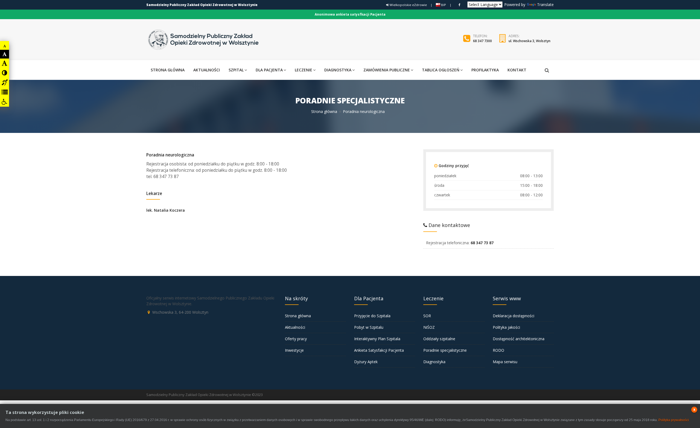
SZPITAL (236, 69)
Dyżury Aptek (366, 361)
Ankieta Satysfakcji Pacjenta (379, 350)
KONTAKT (517, 69)
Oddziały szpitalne (439, 338)
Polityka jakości (506, 327)
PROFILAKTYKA (485, 69)
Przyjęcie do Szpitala (372, 315)
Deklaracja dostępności (513, 315)
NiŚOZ (429, 327)
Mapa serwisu (505, 361)
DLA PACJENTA (269, 69)
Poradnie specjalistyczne (445, 350)
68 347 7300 (482, 41)
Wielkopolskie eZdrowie (408, 5)
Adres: (514, 36)
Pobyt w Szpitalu (368, 327)
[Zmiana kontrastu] (4, 73)
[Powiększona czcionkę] (4, 63)
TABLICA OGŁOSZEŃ (440, 69)
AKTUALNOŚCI (206, 69)
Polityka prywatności (673, 420)
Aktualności (295, 327)
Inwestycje (294, 350)
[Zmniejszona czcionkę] (4, 46)
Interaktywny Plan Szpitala (377, 338)
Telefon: (480, 36)
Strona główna (324, 111)
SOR (427, 315)
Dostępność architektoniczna (518, 338)
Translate (545, 4)
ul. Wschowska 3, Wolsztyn (529, 41)
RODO (498, 350)
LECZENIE (303, 69)
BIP (443, 5)
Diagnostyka (434, 361)
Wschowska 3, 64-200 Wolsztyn (180, 312)
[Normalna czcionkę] (4, 54)
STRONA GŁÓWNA (168, 69)
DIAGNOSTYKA (337, 69)
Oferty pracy (296, 338)
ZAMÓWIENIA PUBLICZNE (386, 69)
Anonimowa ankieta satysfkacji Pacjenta (350, 14)
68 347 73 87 (482, 242)
